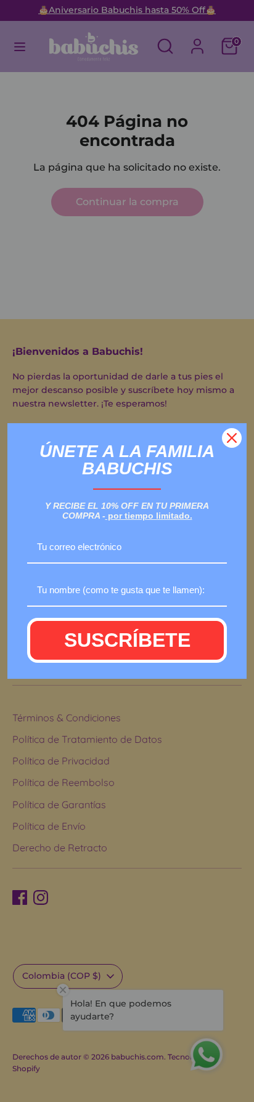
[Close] (232, 438)
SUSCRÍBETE (127, 640)
